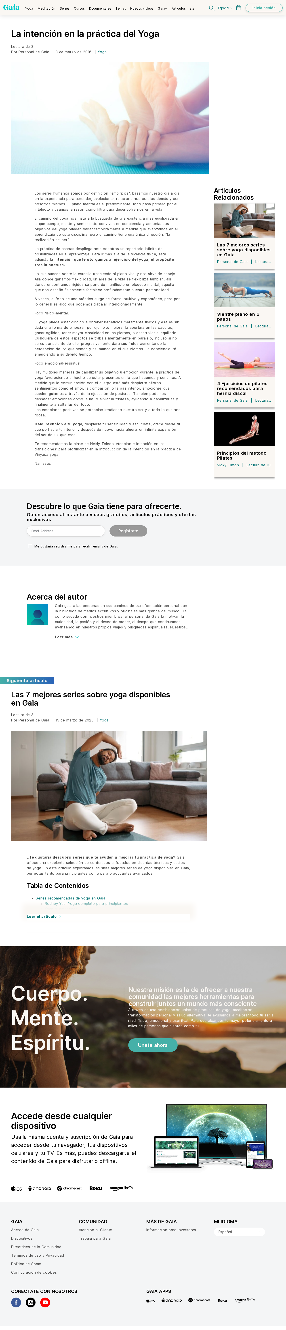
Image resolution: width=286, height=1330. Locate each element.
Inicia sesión (264, 8)
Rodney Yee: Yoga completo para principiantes (86, 903)
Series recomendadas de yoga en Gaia (70, 898)
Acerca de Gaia (25, 1230)
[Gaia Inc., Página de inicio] (11, 7)
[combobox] (239, 1232)
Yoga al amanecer (61, 909)
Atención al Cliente (95, 1230)
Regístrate (128, 531)
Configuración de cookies (34, 1272)
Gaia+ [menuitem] (162, 8)
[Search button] (212, 8)
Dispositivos (22, 1238)
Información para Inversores (171, 1230)
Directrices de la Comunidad (36, 1247)
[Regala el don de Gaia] (238, 7)
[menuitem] (29, 7)
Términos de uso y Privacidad (37, 1255)
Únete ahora (153, 1045)
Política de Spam (26, 1264)
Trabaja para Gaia (95, 1238)
